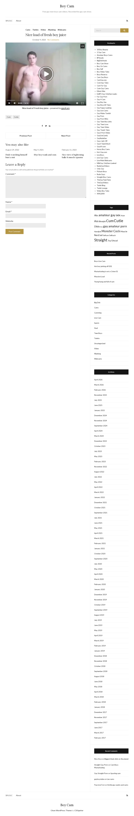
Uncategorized (99, 343)
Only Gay (100, 169)
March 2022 (99, 492)
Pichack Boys (102, 171)
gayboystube (99, 779)
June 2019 (98, 625)
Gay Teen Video (103, 127)
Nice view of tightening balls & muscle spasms (73, 156)
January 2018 (99, 707)
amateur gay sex (109, 215)
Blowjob (102, 221)
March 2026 (99, 385)
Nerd (96, 235)
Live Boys (100, 155)
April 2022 (98, 487)
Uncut (114, 240)
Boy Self (100, 69)
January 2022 (99, 497)
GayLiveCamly (102, 135)
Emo (101, 227)
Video (43, 30)
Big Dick (97, 302)
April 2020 (98, 574)
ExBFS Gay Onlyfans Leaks (107, 94)
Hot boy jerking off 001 (103, 266)
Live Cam (97, 318)
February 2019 (100, 646)
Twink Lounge (102, 188)
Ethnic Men (101, 91)
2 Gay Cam (101, 52)
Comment (10, 174)
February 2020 (100, 584)
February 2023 (100, 461)
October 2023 (99, 446)
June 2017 (98, 728)
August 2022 (99, 472)
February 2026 (100, 390)
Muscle (123, 231)
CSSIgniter (78, 810)
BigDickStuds (102, 61)
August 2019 (99, 615)
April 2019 (98, 635)
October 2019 (99, 605)
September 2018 (100, 671)
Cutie (16, 117)
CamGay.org (101, 80)
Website (9, 221)
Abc (96, 215)
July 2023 (98, 451)
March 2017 (99, 733)
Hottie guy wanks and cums (117, 785)
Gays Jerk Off (102, 141)
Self (101, 235)
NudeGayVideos (103, 166)
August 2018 (99, 676)
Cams (28, 30)
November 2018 (100, 661)
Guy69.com (101, 146)
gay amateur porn (115, 226)
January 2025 (99, 410)
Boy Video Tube (103, 72)
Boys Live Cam (99, 261)
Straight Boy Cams (104, 177)
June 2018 (98, 681)
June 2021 (98, 523)
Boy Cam (67, 6)
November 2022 (100, 467)
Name (8, 202)
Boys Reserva (102, 74)
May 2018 (98, 687)
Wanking (52, 30)
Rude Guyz (101, 174)
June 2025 (98, 405)
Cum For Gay (102, 86)
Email (8, 211)
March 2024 (99, 436)
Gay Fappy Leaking (104, 108)
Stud (96, 328)
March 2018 (99, 697)
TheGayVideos (102, 183)
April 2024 (98, 431)
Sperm (96, 323)
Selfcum (106, 235)
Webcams (62, 30)
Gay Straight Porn (101, 773)
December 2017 (100, 712)
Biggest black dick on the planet (116, 759)
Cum (9, 117)
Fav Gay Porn (102, 97)
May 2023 (98, 456)
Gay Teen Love (102, 124)
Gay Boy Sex (102, 102)
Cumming (97, 313)
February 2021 (100, 543)
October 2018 (99, 666)
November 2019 (100, 600)
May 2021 (98, 528)
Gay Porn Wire (102, 119)
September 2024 (100, 426)
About (18, 21)
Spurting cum (116, 773)
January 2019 (99, 651)
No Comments (53, 40)
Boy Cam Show (102, 63)
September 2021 (100, 513)
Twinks (35, 30)
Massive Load (99, 276)
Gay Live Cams (102, 111)
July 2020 (98, 564)
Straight (100, 240)
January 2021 (99, 548)
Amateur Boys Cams (104, 55)
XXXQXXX (101, 194)
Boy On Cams (102, 66)
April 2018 (98, 692)
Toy (109, 240)
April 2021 (98, 533)
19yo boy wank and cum (45, 154)
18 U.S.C (8, 21)
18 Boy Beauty (102, 50)
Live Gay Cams (102, 158)
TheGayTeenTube (104, 180)
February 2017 (100, 738)
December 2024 (100, 415)
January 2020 (99, 589)
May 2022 (98, 482)
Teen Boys (98, 333)
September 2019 (100, 610)
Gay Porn (100, 116)
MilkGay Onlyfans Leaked (106, 163)
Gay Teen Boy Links (104, 122)
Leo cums (110, 779)
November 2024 (100, 421)
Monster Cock (111, 231)
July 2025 (98, 400)
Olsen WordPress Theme (61, 810)
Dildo (97, 226)
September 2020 (100, 559)
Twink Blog (101, 185)
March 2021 (99, 538)
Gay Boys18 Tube (104, 105)
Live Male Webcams (104, 160)
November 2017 (100, 717)
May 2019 (98, 630)
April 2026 (98, 380)
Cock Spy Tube (102, 83)
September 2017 (100, 722)
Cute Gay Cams (103, 88)
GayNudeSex (102, 138)
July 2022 (98, 477)
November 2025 (100, 395)
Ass (96, 221)
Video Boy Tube (103, 191)
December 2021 (100, 502)
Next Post (65, 136)
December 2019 (100, 595)
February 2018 (100, 702)
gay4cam (65, 108)
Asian (123, 215)
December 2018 (100, 656)
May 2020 (98, 569)
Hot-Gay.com (102, 152)
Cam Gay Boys (102, 77)
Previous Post (26, 136)
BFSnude (100, 58)
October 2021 (99, 508)
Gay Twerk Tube (103, 130)
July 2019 (98, 620)
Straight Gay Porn (101, 765)
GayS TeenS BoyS (103, 144)
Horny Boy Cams (103, 149)
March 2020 (99, 579)
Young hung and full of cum (104, 282)
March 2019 (99, 641)
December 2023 (100, 441)
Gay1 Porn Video (103, 133)
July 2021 (98, 518)
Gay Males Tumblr (104, 113)
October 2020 (99, 554)
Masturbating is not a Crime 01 (106, 271)
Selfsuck (112, 235)
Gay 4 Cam (101, 99)
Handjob (97, 231)
